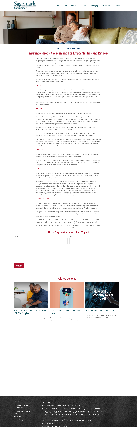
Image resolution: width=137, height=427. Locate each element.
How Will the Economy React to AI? (101, 310)
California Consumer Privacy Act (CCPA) (92, 419)
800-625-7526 (24, 405)
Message (17, 249)
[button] (58, 5)
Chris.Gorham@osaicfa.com (22, 420)
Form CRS (47, 402)
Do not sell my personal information (86, 420)
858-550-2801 (22, 407)
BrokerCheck (76, 405)
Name (16, 236)
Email (71, 236)
